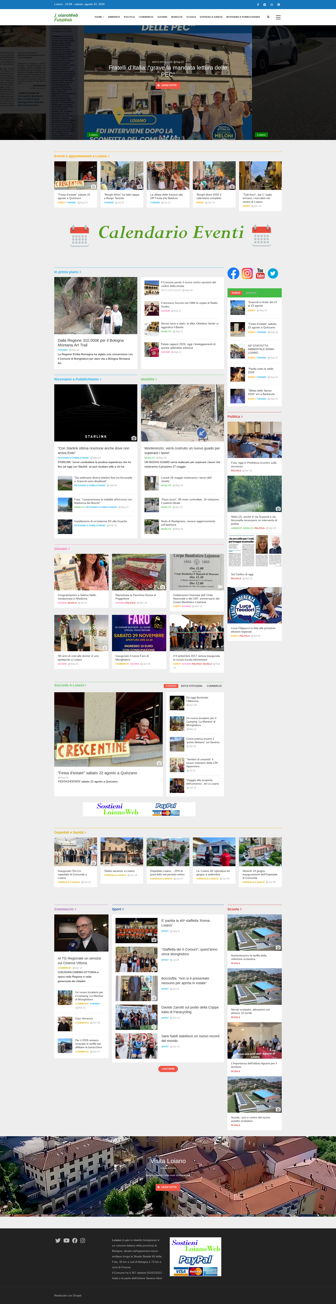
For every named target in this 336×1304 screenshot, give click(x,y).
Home (98, 17)
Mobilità (176, 17)
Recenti (251, 293)
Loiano (58, 4)
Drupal (77, 1295)
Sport (165, 931)
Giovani (162, 17)
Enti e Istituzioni (171, 290)
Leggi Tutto (169, 1187)
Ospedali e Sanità (211, 17)
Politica (129, 17)
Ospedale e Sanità (69, 882)
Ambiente (114, 17)
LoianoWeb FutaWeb (66, 17)
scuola (72, 603)
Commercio (146, 17)
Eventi (61, 202)
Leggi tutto (169, 92)
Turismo (71, 202)
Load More (168, 1069)
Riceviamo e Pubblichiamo (243, 17)
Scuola (191, 17)
